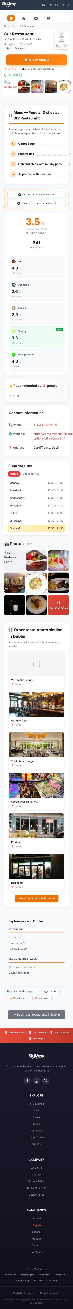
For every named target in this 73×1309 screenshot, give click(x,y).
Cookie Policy (36, 1194)
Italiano (36, 1218)
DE (62, 5)
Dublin (15, 26)
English (36, 1225)
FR (56, 5)
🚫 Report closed (40, 998)
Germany (36, 1130)
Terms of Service (36, 1187)
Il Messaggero (27, 1274)
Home (7, 26)
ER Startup (39, 1280)
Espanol (36, 1231)
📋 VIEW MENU (36, 60)
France (37, 1117)
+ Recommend (13, 75)
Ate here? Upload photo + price (39, 194)
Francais (36, 1238)
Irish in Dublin (16, 937)
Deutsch (36, 1245)
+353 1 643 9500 (45, 425)
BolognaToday (22, 1280)
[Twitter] (45, 1080)
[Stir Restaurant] (10, 86)
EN (43, 5)
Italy (36, 1110)
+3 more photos (58, 605)
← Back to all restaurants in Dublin (36, 1014)
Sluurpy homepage (19, 972)
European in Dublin (19, 943)
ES (50, 5)
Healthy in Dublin (18, 948)
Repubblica (10, 1274)
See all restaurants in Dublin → (36, 898)
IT (37, 5)
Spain (36, 1123)
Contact (36, 1174)
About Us (36, 1167)
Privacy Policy (36, 1181)
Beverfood (60, 1274)
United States (36, 1137)
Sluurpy (36, 1143)
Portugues (37, 1251)
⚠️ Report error (17, 998)
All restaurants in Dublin (22, 967)
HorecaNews (44, 1274)
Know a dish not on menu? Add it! (38, 203)
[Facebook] (27, 1080)
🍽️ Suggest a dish (47, 991)
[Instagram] (36, 1080)
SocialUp (53, 1280)
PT (69, 5)
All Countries (36, 1103)
